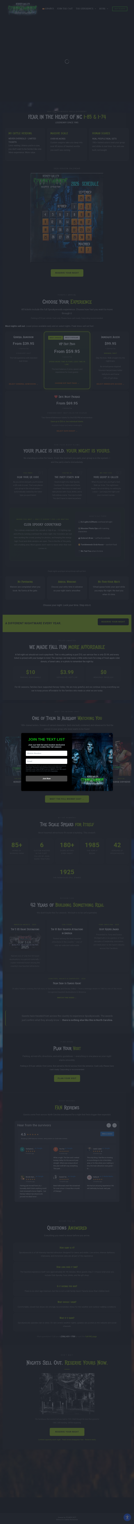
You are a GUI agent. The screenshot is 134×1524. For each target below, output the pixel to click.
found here (54, 771)
